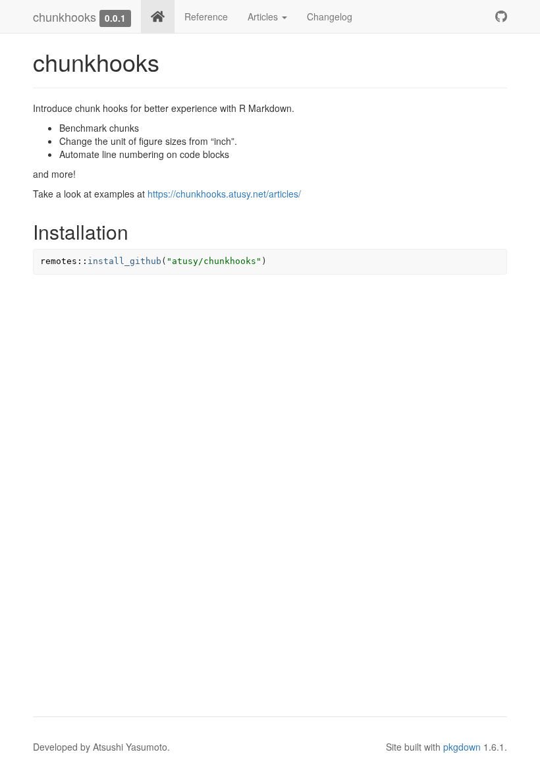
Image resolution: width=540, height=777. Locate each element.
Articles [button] (264, 16)
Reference (206, 16)
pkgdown (462, 746)
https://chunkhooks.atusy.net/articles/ (224, 193)
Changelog (329, 16)
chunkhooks (64, 16)
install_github (124, 261)
